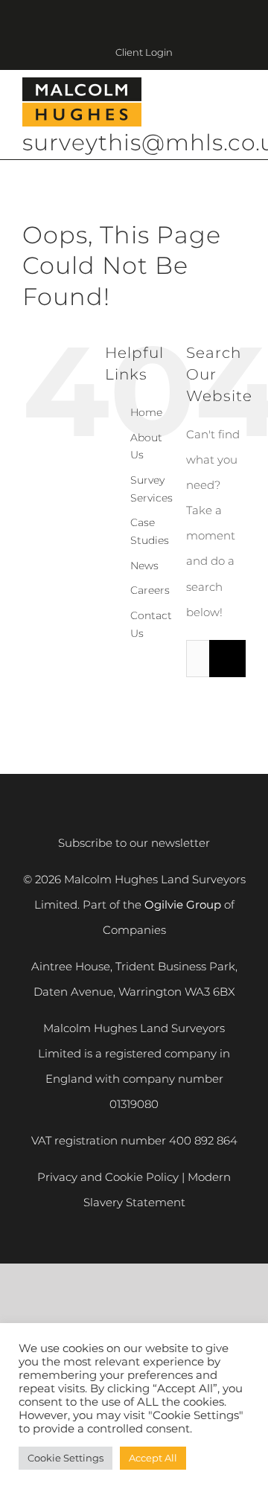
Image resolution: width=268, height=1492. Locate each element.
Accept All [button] (153, 1458)
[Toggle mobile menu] (240, 104)
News (144, 565)
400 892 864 (203, 1140)
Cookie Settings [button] (65, 1458)
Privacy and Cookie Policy (108, 1177)
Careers (150, 590)
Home (146, 412)
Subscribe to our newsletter (134, 843)
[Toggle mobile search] (213, 104)
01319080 (134, 1104)
